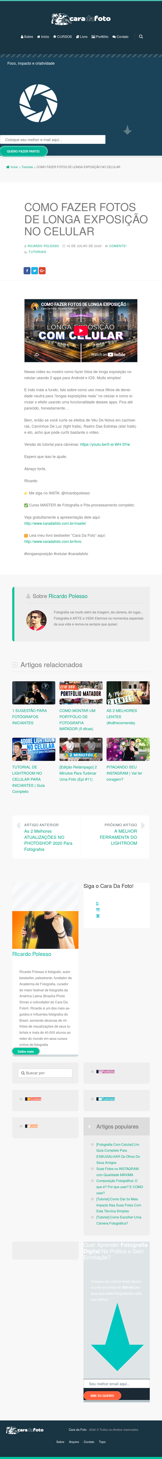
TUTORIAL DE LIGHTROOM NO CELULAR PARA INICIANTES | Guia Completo (28, 779)
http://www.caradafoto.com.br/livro (52, 541)
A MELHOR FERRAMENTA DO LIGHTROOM (118, 834)
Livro (83, 36)
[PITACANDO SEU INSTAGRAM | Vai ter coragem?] (128, 760)
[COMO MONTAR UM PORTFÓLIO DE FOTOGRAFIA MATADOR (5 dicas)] (81, 703)
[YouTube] (97, 910)
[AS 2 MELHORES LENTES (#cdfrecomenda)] (128, 703)
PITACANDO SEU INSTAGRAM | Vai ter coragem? (124, 773)
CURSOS (64, 36)
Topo (102, 1442)
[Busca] (137, 32)
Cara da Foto (77, 1429)
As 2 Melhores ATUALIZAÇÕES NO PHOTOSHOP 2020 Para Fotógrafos (48, 837)
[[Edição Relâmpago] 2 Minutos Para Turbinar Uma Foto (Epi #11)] (81, 760)
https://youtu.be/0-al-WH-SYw (105, 444)
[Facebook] (97, 903)
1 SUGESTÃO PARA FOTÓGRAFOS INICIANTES (29, 716)
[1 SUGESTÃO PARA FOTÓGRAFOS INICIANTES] (33, 703)
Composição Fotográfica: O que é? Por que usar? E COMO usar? (119, 1186)
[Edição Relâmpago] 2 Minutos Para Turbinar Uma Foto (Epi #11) (78, 773)
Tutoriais (37, 252)
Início (44, 36)
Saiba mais (26, 1051)
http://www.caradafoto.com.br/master (55, 523)
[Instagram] (97, 916)
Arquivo (74, 1442)
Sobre (28, 36)
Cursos (35, 1099)
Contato (122, 36)
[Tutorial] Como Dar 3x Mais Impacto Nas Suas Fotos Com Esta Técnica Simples (118, 1205)
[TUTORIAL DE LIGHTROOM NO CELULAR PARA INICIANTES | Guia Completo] (33, 760)
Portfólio (101, 36)
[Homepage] (81, 19)
